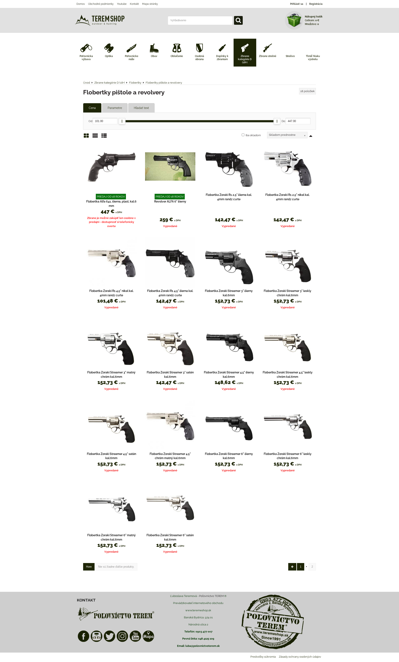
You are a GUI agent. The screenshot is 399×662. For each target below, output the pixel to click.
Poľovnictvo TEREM (211, 596)
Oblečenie (177, 56)
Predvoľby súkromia (263, 656)
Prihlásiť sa (296, 3)
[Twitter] (109, 641)
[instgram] (122, 641)
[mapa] (148, 641)
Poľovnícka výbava (86, 58)
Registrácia (316, 3)
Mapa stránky (150, 3)
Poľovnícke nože (131, 58)
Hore (89, 566)
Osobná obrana (199, 58)
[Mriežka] (86, 137)
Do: (284, 121)
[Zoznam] (95, 137)
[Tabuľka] (104, 137)
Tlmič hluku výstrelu (313, 58)
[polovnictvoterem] (116, 620)
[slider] (122, 121)
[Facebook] (84, 641)
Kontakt (134, 3)
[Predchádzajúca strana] (292, 566)
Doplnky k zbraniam (222, 58)
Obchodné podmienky (101, 3)
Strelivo (290, 56)
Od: (91, 121)
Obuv (154, 56)
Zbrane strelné (267, 56)
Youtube (122, 3)
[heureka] (96, 641)
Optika (109, 56)
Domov (80, 3)
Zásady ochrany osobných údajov (300, 656)
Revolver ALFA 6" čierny (170, 201)
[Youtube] (135, 641)
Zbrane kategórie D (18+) (245, 59)
